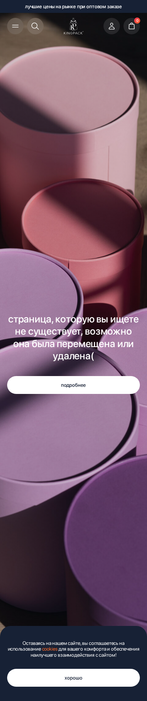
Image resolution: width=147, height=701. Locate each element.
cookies (50, 649)
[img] (74, 26)
